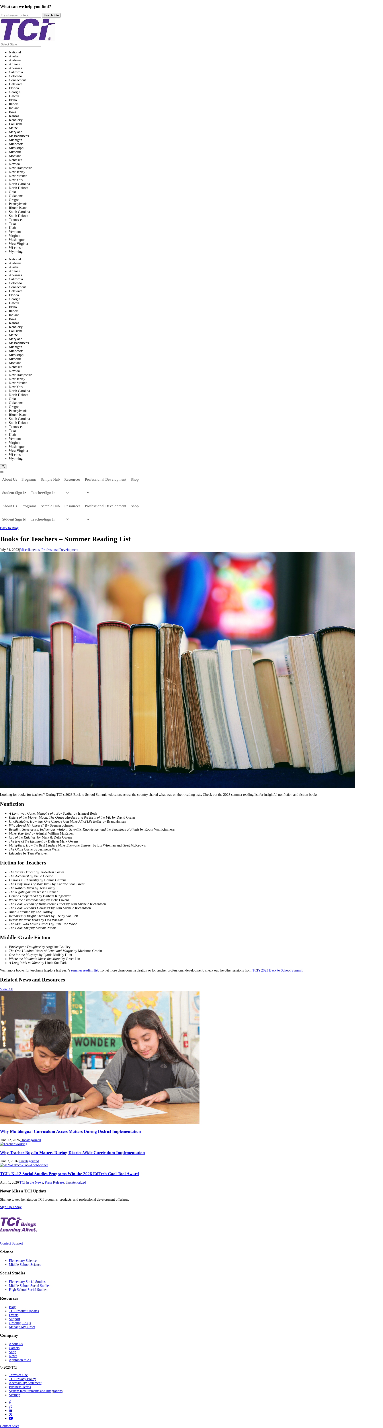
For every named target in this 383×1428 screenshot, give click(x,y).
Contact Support (11, 1243)
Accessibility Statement (25, 1383)
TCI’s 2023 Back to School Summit (277, 970)
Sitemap (14, 1395)
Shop (12, 1352)
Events (13, 1315)
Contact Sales (9, 1426)
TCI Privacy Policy (22, 1379)
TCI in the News (31, 1182)
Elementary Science (23, 1260)
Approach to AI (20, 1360)
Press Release (54, 1182)
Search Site (51, 15)
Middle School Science (25, 1264)
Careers (14, 1348)
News (13, 1356)
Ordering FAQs (20, 1323)
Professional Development (59, 550)
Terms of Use (18, 1375)
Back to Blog (9, 528)
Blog (12, 1307)
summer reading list (84, 970)
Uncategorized (30, 1140)
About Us (16, 1344)
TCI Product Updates (24, 1311)
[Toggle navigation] (2, 472)
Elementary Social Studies (27, 1282)
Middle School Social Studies (29, 1286)
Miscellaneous (30, 550)
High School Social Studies (28, 1289)
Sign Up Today (10, 1207)
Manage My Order (22, 1327)
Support (14, 1319)
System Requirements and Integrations (36, 1391)
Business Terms (20, 1387)
